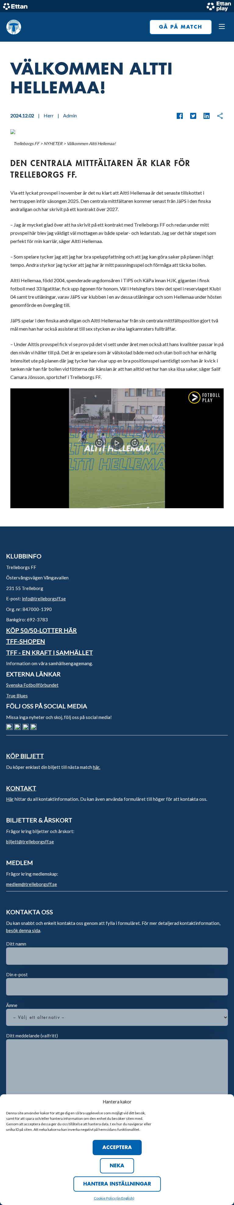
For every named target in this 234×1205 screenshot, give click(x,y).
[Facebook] (180, 116)
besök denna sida (23, 930)
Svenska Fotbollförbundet (32, 685)
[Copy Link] (217, 116)
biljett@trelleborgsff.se (30, 841)
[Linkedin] (203, 116)
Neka (117, 1165)
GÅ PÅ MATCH (180, 27)
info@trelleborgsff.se (44, 598)
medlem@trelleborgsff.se (31, 884)
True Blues (17, 695)
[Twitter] (190, 116)
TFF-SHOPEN (25, 641)
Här (10, 799)
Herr (49, 115)
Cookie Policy (105, 1198)
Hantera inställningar (117, 1184)
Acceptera (117, 1147)
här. (96, 767)
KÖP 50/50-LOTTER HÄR (41, 630)
